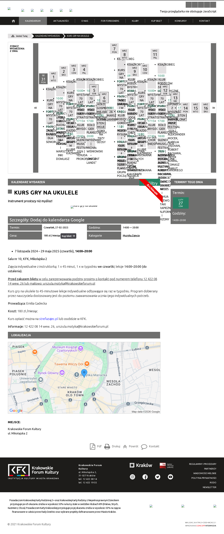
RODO (213, 482)
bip (167, 467)
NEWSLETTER (209, 487)
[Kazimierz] (42, 10)
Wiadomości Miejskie (204, 473)
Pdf (95, 445)
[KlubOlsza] (32, 10)
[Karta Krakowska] (215, 506)
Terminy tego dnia (188, 182)
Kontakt (149, 445)
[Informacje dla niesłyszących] (207, 5)
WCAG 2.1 (169, 523)
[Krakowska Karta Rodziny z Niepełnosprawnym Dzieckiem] (182, 506)
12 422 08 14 (90, 479)
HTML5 (153, 524)
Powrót (129, 445)
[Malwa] (22, 10)
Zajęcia (136, 235)
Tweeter (157, 476)
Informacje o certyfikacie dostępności (115, 524)
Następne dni (213, 107)
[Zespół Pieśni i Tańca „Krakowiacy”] (70, 10)
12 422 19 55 (90, 482)
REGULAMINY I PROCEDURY (202, 464)
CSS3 (158, 524)
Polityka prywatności (203, 478)
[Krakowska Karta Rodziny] (151, 506)
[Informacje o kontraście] (213, 5)
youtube (170, 476)
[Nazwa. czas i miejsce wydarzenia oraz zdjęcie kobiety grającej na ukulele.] (84, 207)
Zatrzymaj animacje (189, 5)
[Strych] (51, 10)
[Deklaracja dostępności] (201, 5)
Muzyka (127, 235)
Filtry (153, 183)
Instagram (132, 476)
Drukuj (111, 445)
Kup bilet (67, 236)
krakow (141, 466)
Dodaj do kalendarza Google (57, 220)
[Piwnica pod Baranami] (61, 10)
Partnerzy (210, 469)
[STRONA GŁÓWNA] (13, 21)
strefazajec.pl (48, 318)
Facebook (145, 476)
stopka (34, 472)
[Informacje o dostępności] (195, 5)
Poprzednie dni (35, 107)
